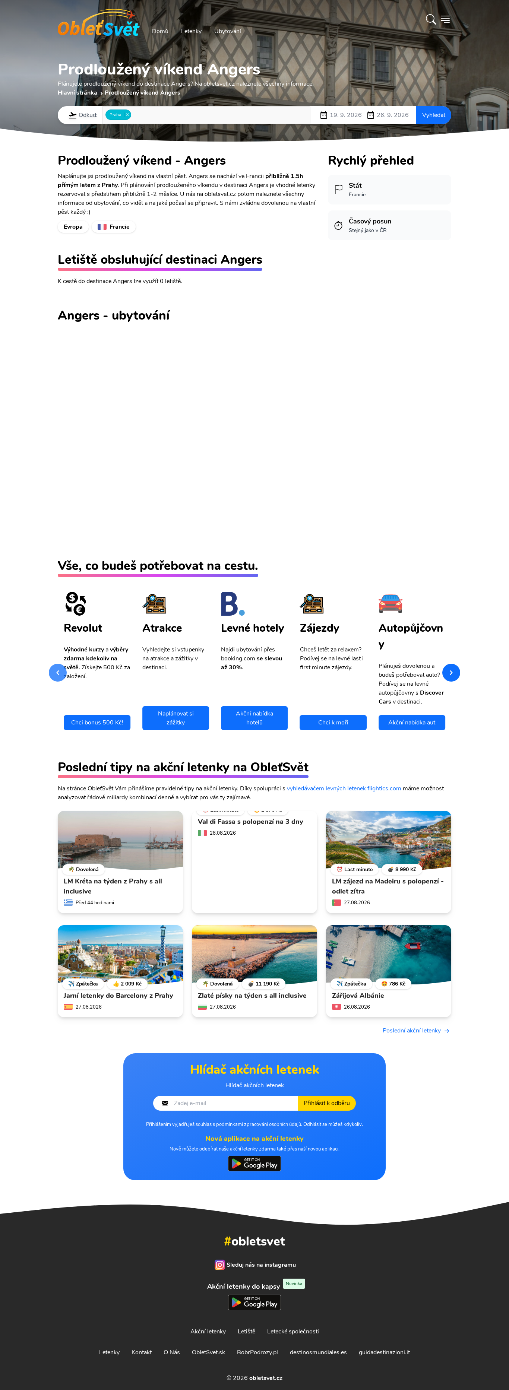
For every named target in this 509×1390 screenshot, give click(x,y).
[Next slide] (451, 673)
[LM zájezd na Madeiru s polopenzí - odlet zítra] (388, 840)
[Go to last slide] (58, 673)
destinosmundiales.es (318, 1352)
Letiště (246, 1331)
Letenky (191, 31)
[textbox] (135, 115)
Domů (160, 31)
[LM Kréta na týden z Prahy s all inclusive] (120, 840)
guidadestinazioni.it (384, 1352)
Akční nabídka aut (411, 722)
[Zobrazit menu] (445, 19)
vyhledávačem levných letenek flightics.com (344, 788)
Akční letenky (208, 1331)
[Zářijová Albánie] (388, 955)
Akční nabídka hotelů (254, 718)
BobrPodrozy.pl (257, 1352)
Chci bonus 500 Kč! (97, 722)
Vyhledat (433, 115)
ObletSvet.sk (208, 1352)
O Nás (172, 1352)
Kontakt (142, 1352)
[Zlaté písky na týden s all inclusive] (254, 955)
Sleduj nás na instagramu (261, 1265)
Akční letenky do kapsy (254, 1286)
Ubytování (227, 31)
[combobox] (206, 115)
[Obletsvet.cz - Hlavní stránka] (99, 19)
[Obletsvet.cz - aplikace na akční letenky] (254, 1163)
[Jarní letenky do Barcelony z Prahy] (120, 955)
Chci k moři (333, 722)
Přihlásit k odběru (327, 1103)
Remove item (127, 114)
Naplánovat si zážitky (176, 718)
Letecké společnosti (293, 1331)
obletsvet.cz (265, 1378)
